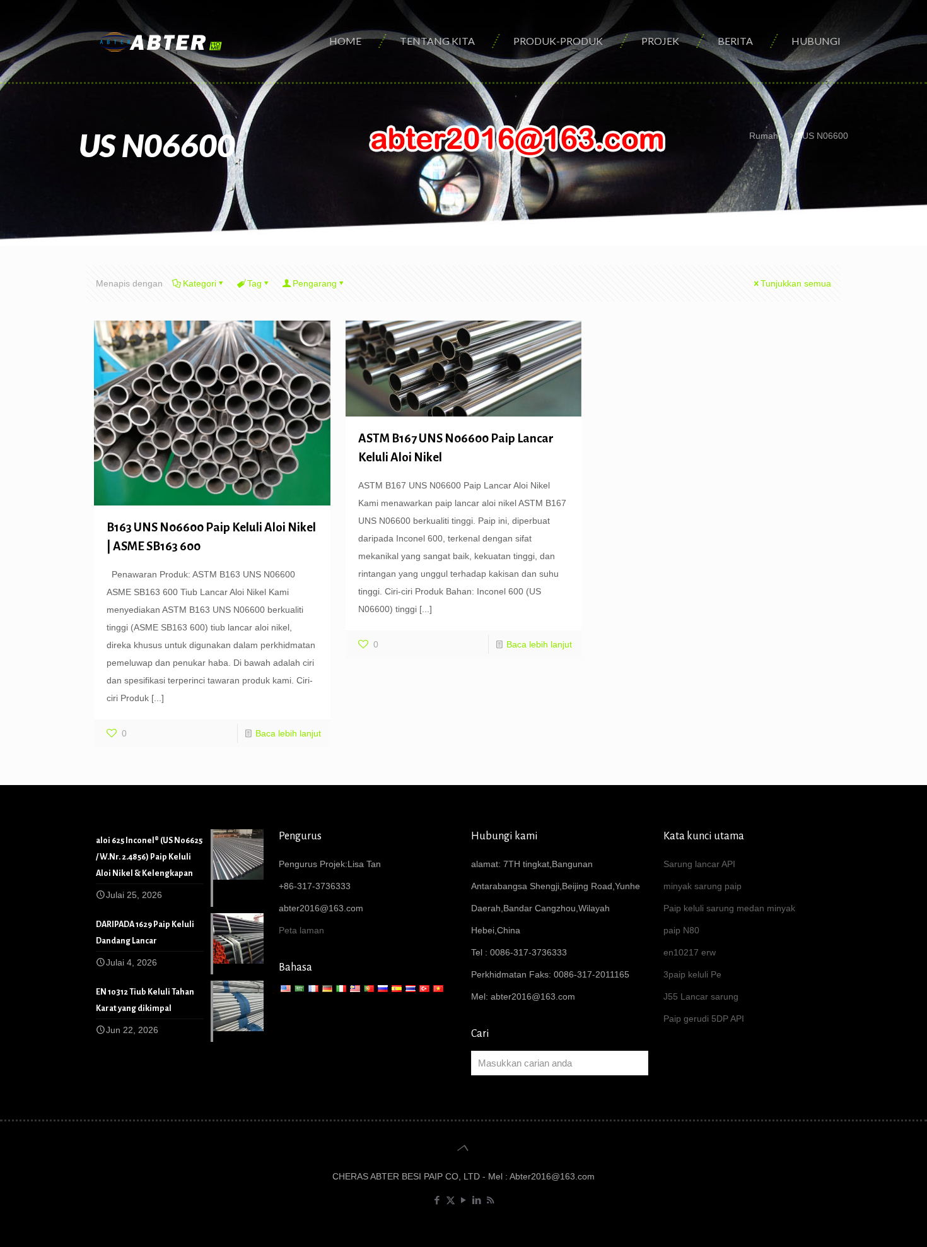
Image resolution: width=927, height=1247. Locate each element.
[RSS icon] (490, 1200)
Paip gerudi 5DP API (703, 1019)
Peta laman (301, 930)
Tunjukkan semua (796, 283)
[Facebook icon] (437, 1200)
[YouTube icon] (464, 1200)
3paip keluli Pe (692, 974)
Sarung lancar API (699, 864)
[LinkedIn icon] (477, 1200)
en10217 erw (689, 952)
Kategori (199, 283)
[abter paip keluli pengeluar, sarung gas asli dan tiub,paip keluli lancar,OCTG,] (161, 41)
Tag (254, 283)
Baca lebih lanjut (288, 733)
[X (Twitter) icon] (450, 1200)
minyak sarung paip (702, 886)
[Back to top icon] (463, 1148)
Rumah (763, 136)
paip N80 (681, 930)
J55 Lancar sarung (700, 996)
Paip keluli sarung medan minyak (729, 908)
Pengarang (315, 283)
